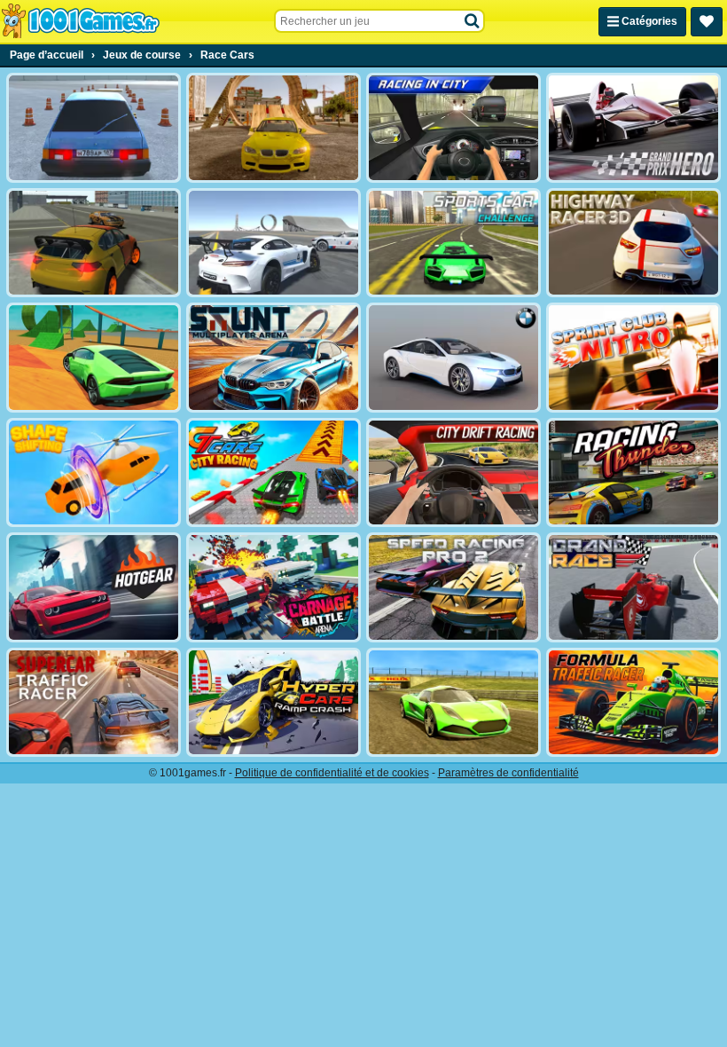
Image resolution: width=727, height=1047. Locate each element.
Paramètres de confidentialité (508, 773)
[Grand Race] (633, 587)
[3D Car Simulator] (93, 243)
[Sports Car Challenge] (453, 243)
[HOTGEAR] (93, 587)
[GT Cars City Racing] (273, 473)
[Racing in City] (453, 128)
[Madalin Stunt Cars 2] (93, 358)
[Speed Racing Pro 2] (453, 587)
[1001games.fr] (80, 21)
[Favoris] (707, 21)
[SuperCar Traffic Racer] (93, 703)
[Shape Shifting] (93, 473)
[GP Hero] (633, 128)
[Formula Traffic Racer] (633, 703)
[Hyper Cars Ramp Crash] (273, 703)
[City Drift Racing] (453, 473)
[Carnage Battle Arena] (273, 587)
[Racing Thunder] (633, 473)
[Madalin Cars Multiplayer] (453, 703)
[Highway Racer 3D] (633, 243)
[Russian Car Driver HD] (93, 128)
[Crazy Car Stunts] (273, 128)
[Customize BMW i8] (453, 358)
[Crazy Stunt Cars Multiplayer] (273, 243)
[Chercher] (472, 21)
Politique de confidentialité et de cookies (332, 773)
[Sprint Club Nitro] (633, 358)
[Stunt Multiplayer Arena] (273, 358)
